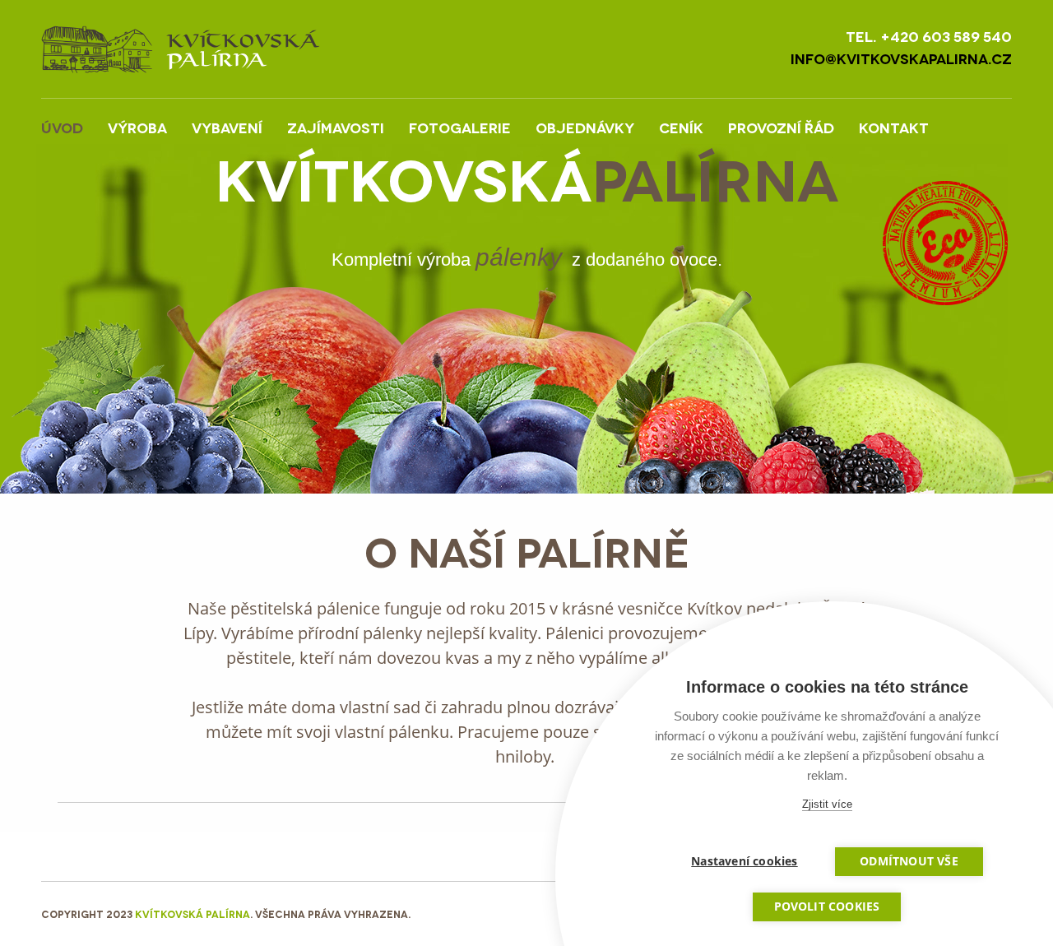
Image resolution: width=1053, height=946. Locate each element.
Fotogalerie (460, 127)
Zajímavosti (335, 127)
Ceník (681, 127)
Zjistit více (827, 804)
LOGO (180, 49)
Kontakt (894, 127)
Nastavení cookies (744, 861)
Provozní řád (781, 127)
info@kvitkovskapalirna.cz (901, 58)
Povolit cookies (827, 906)
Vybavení (227, 127)
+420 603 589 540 (946, 35)
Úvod (62, 127)
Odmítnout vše (909, 861)
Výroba (137, 127)
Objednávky (585, 127)
